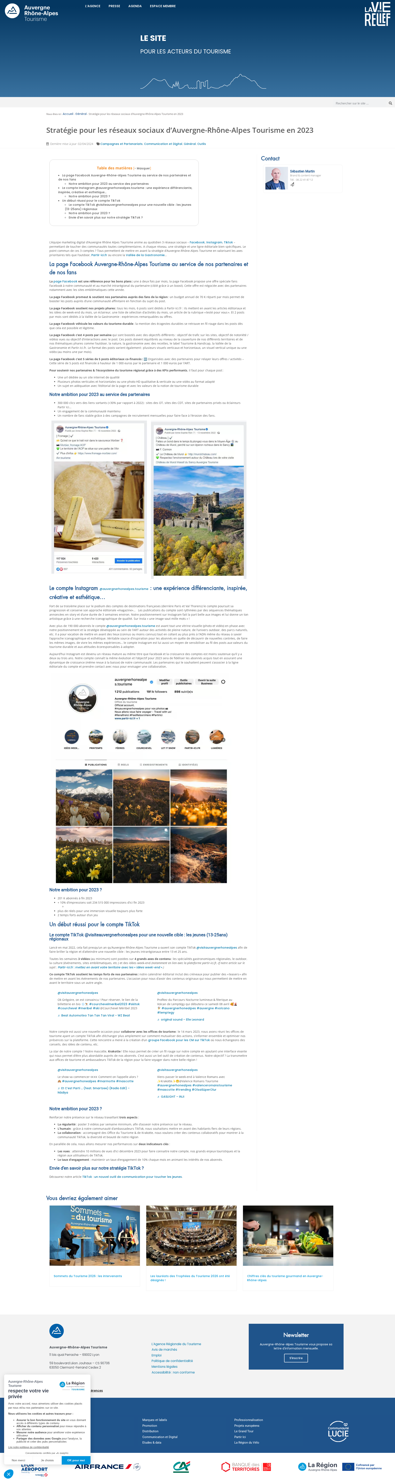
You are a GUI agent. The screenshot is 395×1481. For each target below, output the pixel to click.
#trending (183, 1090)
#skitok (134, 1004)
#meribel (85, 1008)
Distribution (150, 1431)
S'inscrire (296, 1358)
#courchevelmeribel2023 (108, 1004)
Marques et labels (154, 1420)
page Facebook (65, 281)
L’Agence (92, 6)
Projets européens (246, 1426)
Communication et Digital (163, 144)
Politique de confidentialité (172, 1361)
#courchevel (67, 1008)
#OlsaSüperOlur (204, 1090)
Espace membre (163, 6)
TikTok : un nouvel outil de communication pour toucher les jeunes (132, 1177)
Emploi (156, 1355)
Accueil (68, 114)
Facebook (197, 242)
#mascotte (125, 1081)
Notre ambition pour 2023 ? (89, 196)
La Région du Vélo (246, 1442)
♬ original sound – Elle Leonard (180, 1019)
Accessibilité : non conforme (173, 1372)
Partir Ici (240, 1437)
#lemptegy (165, 1012)
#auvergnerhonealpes (178, 1008)
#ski (96, 1008)
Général (81, 114)
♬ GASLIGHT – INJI (170, 1097)
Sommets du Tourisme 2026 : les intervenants (88, 1276)
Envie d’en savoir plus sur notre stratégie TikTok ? (106, 217)
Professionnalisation (248, 1420)
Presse (114, 6)
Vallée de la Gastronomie (145, 255)
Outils (201, 144)
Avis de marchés (164, 1349)
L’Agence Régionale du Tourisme (176, 1344)
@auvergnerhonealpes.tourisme (124, 589)
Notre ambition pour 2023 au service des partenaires (109, 184)
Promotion (149, 1426)
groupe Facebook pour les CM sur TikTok (179, 1040)
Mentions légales (165, 1366)
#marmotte (106, 1081)
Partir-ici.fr (99, 255)
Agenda (135, 6)
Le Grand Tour (243, 1431)
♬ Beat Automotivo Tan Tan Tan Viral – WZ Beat (94, 1015)
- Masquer (142, 168)
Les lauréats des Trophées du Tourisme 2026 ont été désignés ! (190, 1278)
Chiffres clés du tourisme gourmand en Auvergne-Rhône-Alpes (285, 1278)
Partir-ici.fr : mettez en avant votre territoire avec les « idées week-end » (110, 967)
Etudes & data (151, 1442)
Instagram (214, 242)
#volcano (222, 1008)
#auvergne (205, 1008)
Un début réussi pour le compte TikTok (91, 201)
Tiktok (228, 242)
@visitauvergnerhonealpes (216, 948)
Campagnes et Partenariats (121, 144)
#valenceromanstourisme (212, 1085)
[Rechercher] (390, 103)
